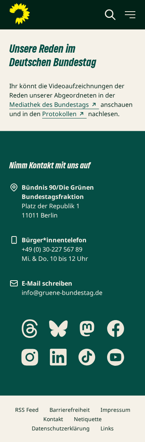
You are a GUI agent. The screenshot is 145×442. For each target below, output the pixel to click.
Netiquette (88, 419)
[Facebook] (115, 328)
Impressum (115, 409)
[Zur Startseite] (38, 14)
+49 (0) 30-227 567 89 (52, 249)
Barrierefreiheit (69, 409)
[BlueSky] (58, 328)
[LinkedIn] (58, 357)
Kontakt (53, 419)
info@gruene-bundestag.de (62, 292)
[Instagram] (29, 357)
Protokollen (59, 114)
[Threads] (29, 328)
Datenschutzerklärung (61, 428)
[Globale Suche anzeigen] (110, 15)
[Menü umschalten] (129, 14)
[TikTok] (87, 357)
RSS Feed (27, 409)
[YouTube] (115, 357)
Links (107, 428)
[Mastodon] (87, 328)
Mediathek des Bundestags (49, 104)
